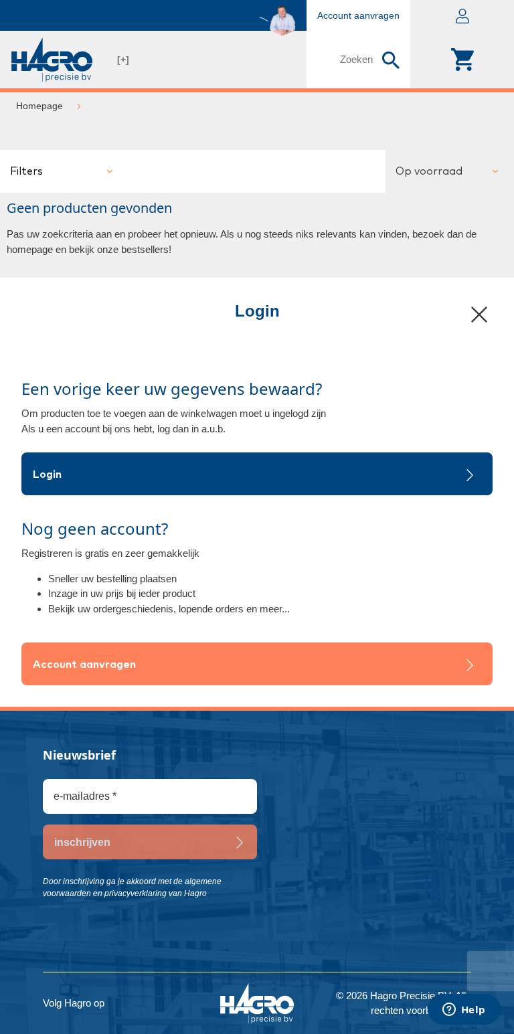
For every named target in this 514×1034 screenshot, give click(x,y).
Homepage (39, 105)
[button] (462, 15)
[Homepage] (52, 59)
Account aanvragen (84, 664)
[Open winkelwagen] (462, 59)
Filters (26, 171)
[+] (123, 59)
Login (47, 474)
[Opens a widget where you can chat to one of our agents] (464, 1010)
